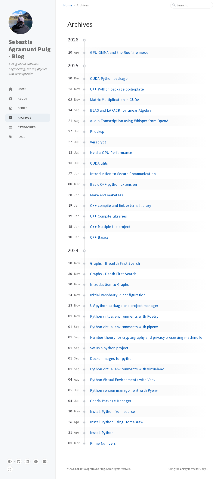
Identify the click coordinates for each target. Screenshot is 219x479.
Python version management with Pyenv (124, 390)
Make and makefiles (106, 195)
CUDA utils (99, 163)
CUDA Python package (108, 78)
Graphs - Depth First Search (113, 274)
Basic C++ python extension (113, 184)
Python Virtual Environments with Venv (122, 379)
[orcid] (36, 461)
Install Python (102, 432)
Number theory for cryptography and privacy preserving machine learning (151, 337)
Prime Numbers (103, 443)
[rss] (10, 469)
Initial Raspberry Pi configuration (117, 295)
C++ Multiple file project (110, 226)
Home (67, 5)
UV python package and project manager (124, 305)
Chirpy (184, 468)
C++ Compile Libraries (108, 216)
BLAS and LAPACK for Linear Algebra (120, 110)
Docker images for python (112, 358)
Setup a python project (109, 348)
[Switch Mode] (10, 461)
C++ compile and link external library (120, 205)
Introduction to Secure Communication (123, 173)
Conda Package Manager (110, 401)
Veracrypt (98, 142)
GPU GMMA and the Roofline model (119, 52)
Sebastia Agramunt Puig (90, 468)
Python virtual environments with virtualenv (127, 369)
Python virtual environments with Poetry (124, 316)
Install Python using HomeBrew (116, 422)
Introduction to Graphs (109, 284)
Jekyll (203, 468)
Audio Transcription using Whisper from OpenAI (130, 120)
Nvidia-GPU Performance (111, 152)
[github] (19, 461)
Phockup (97, 131)
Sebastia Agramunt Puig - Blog (30, 49)
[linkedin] (27, 461)
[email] (45, 461)
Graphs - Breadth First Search (115, 263)
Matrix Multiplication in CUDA (114, 99)
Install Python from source (112, 411)
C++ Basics (99, 237)
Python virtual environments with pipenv (124, 326)
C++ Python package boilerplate (117, 89)
